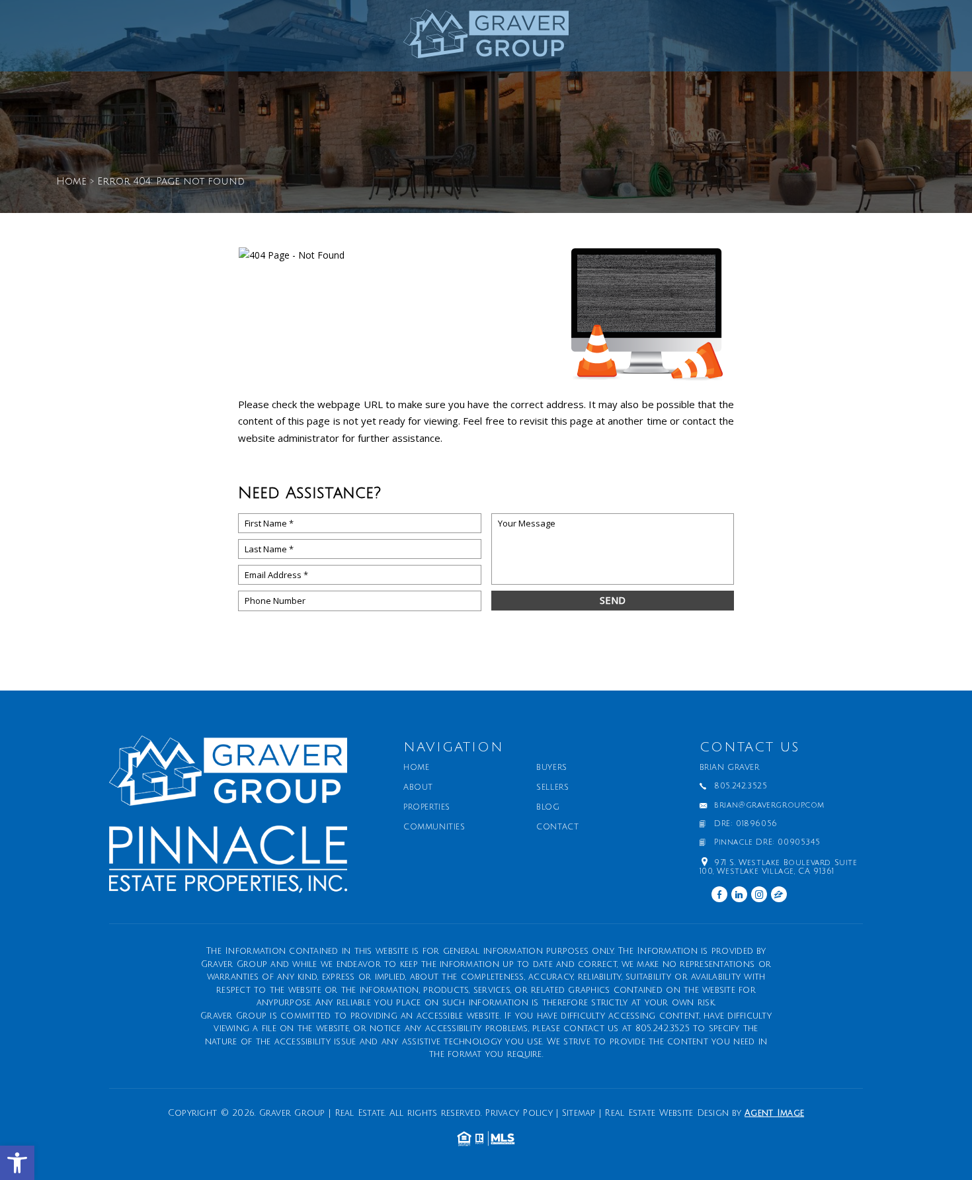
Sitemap (579, 1113)
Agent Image (774, 1113)
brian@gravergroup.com (769, 806)
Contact (557, 827)
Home (416, 768)
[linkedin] (739, 894)
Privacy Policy (519, 1113)
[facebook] (719, 894)
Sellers (552, 788)
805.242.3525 (740, 786)
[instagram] (759, 894)
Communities (434, 827)
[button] (17, 1163)
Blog (547, 808)
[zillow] (779, 894)
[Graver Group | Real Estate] (486, 38)
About (418, 788)
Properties (426, 808)
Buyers (551, 768)
